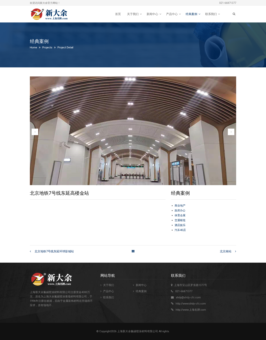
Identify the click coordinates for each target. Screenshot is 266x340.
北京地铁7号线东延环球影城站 (54, 251)
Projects (47, 47)
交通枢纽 (180, 220)
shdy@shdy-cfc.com (188, 297)
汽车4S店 (180, 230)
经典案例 (191, 14)
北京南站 (225, 251)
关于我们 (133, 14)
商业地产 (180, 205)
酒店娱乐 (180, 225)
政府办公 (180, 210)
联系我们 (211, 14)
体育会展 (180, 215)
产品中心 (172, 14)
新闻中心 (152, 14)
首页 (118, 14)
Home (33, 47)
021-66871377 (227, 2)
